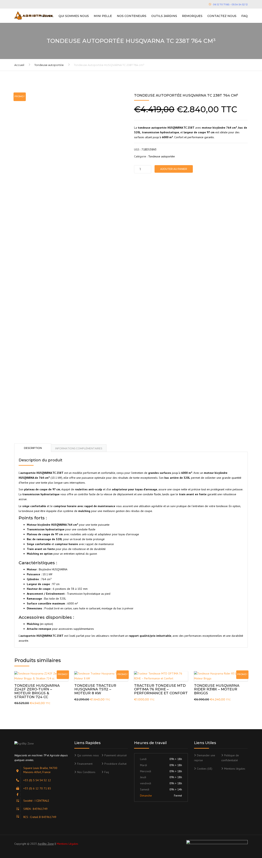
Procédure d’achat (115, 764)
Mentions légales (234, 768)
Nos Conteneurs (131, 16)
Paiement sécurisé (115, 755)
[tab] (32, 447)
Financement (85, 764)
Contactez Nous (221, 16)
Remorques (192, 16)
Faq (244, 16)
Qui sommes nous (74, 16)
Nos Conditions (86, 772)
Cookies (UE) (204, 768)
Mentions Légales (67, 844)
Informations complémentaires (78, 448)
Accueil (47, 16)
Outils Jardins (164, 16)
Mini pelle (103, 16)
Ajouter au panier (173, 168)
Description (33, 448)
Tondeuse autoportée (49, 65)
